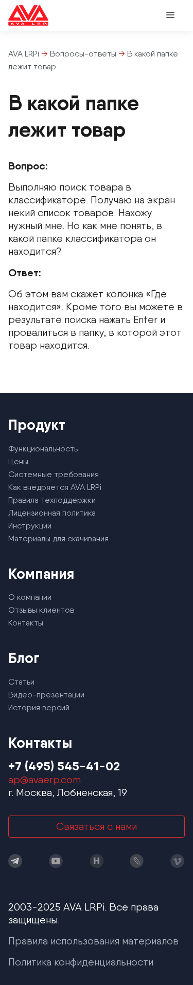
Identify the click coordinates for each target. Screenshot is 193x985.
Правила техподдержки (52, 500)
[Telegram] (15, 861)
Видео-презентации (46, 694)
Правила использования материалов (93, 941)
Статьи (21, 682)
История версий (38, 707)
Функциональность (43, 448)
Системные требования (53, 474)
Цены (18, 461)
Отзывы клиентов (41, 610)
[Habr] (97, 861)
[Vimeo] (177, 861)
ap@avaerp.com (44, 779)
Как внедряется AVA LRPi (54, 487)
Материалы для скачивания (58, 538)
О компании (29, 597)
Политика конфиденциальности (80, 962)
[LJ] (137, 861)
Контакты (25, 623)
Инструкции (29, 526)
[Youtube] (56, 861)
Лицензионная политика (52, 513)
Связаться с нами (96, 826)
